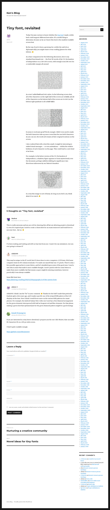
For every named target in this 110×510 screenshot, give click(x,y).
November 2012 (85, 341)
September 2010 (85, 388)
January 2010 (84, 403)
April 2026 (83, 50)
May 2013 (83, 330)
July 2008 (83, 435)
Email (9, 390)
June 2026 (83, 46)
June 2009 (83, 416)
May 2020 (83, 178)
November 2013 (85, 320)
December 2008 (85, 426)
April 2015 (83, 289)
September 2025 (85, 62)
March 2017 (84, 247)
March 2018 (84, 225)
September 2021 (85, 149)
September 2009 (85, 410)
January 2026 (84, 55)
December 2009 (85, 405)
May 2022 (83, 135)
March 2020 (84, 182)
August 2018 (84, 216)
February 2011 (84, 379)
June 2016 (83, 263)
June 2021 (83, 155)
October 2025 (84, 60)
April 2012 (83, 354)
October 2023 (84, 104)
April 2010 (83, 397)
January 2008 (84, 446)
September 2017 (85, 236)
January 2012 (84, 359)
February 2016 (85, 271)
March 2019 (84, 204)
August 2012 (84, 347)
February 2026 (85, 53)
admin (8, 39)
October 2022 (84, 126)
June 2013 (83, 329)
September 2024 (85, 84)
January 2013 (84, 338)
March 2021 (84, 160)
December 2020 (85, 166)
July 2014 (83, 305)
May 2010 (83, 396)
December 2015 (85, 274)
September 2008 (85, 432)
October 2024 (84, 82)
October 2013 (84, 321)
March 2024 (84, 95)
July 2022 (83, 131)
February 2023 (85, 118)
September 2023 (85, 106)
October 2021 (84, 147)
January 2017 (84, 251)
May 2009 (83, 417)
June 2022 (83, 133)
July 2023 (83, 109)
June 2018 (83, 220)
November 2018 (85, 211)
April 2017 (83, 245)
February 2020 (85, 184)
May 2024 (83, 91)
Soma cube (89, 479)
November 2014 (85, 298)
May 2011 (83, 374)
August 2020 (84, 173)
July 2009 (83, 414)
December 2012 (85, 339)
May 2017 (83, 243)
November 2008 (85, 428)
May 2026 (83, 48)
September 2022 (85, 128)
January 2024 (84, 99)
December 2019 (85, 187)
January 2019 (84, 207)
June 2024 (83, 89)
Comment (10, 355)
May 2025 (83, 70)
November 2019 (85, 189)
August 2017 (84, 238)
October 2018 (84, 213)
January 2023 (84, 120)
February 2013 (85, 336)
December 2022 (85, 122)
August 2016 (84, 260)
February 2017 (84, 249)
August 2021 (84, 151)
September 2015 (85, 280)
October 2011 (84, 365)
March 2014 (84, 312)
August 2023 (84, 108)
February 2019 (85, 205)
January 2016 (84, 272)
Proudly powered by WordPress (23, 502)
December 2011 (85, 361)
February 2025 (85, 75)
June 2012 (83, 350)
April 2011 (83, 376)
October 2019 (84, 191)
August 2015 (84, 281)
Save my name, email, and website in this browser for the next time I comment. (31, 407)
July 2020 (83, 175)
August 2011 (84, 368)
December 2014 (85, 296)
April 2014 (83, 310)
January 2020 (84, 185)
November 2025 (85, 59)
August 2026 (84, 42)
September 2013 (85, 323)
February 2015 (85, 292)
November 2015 (85, 276)
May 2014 (83, 309)
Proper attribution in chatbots (94, 486)
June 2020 (83, 176)
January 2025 (84, 77)
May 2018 (83, 222)
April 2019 (83, 202)
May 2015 (83, 287)
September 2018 (85, 214)
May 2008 (83, 439)
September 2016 (85, 258)
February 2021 (85, 162)
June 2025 (83, 68)
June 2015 (83, 285)
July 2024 (83, 88)
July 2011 (83, 370)
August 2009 (84, 412)
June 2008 (83, 437)
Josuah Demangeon (18, 313)
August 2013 (84, 325)
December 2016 (85, 252)
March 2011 (84, 377)
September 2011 (85, 367)
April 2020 (84, 180)
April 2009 (84, 419)
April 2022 (83, 137)
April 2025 (83, 71)
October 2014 (84, 300)
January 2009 (84, 425)
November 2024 (85, 80)
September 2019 (85, 193)
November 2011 (85, 363)
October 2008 (84, 430)
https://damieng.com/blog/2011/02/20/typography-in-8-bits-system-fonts (32, 279)
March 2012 (84, 356)
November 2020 (85, 167)
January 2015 (84, 294)
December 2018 (85, 209)
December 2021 (85, 144)
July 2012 (83, 348)
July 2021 (83, 153)
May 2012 (83, 352)
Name (9, 381)
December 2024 (85, 79)
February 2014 (85, 314)
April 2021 (83, 158)
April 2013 (83, 332)
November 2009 (85, 406)
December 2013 (85, 318)
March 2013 (84, 334)
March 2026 (84, 51)
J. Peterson (84, 459)
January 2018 (84, 229)
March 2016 (84, 269)
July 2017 (83, 240)
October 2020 (84, 169)
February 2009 (85, 423)
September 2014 (85, 301)
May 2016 (83, 265)
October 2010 (84, 387)
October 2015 (84, 278)
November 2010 (85, 385)
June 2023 (83, 111)
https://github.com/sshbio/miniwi (18, 332)
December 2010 (85, 383)
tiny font (60, 35)
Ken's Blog (13, 12)
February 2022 (85, 140)
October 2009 (84, 408)
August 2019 (84, 195)
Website (9, 398)
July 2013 (83, 327)
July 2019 (83, 196)
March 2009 (84, 421)
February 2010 (85, 401)
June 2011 (83, 372)
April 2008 (84, 441)
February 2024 (85, 97)
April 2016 (83, 267)
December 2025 (85, 57)
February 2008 (85, 444)
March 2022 (84, 138)
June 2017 (83, 242)
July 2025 (83, 66)
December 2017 (85, 231)
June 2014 (83, 307)
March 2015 (84, 291)
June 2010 (83, 394)
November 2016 (85, 254)
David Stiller (84, 480)
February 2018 (85, 227)
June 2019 (83, 198)
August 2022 (84, 129)
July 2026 (83, 44)
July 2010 (83, 392)
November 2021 (85, 146)
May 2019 (83, 200)
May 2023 (83, 113)
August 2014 (84, 303)
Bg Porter (83, 488)
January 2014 (84, 316)
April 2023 (83, 115)
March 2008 (84, 443)
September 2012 (85, 345)
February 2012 (85, 358)
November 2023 (85, 102)
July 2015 (83, 283)
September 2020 (85, 171)
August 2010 (84, 390)
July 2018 (83, 218)
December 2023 (85, 100)
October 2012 (84, 343)
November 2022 (85, 124)
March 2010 (84, 399)
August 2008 (84, 434)
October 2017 (84, 234)
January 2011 (84, 381)
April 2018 (83, 224)
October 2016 (84, 256)
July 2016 (83, 262)
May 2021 (83, 156)
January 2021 (84, 164)
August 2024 (84, 86)
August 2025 (84, 64)
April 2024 (84, 93)
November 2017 (85, 233)
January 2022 (84, 142)
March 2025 (84, 73)
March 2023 (84, 117)
